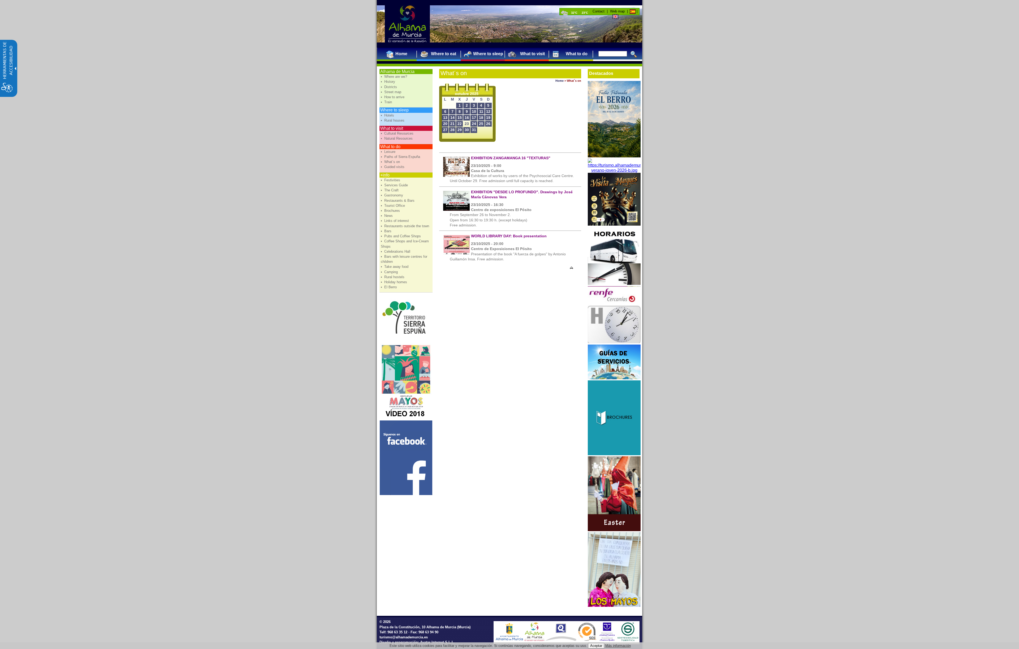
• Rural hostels (393, 277)
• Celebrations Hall (396, 251)
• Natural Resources (397, 138)
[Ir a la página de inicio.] (407, 23)
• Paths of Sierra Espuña (401, 157)
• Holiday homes (394, 282)
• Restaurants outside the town (405, 226)
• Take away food (395, 267)
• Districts (389, 87)
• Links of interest (395, 221)
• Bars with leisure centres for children (404, 259)
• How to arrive (393, 97)
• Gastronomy (392, 195)
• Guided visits (393, 167)
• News (387, 216)
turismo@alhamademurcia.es (403, 637)
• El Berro (389, 287)
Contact (599, 11)
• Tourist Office (393, 206)
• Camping (390, 272)
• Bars (386, 231)
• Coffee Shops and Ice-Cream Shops (405, 243)
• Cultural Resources (397, 133)
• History (388, 82)
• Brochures (391, 211)
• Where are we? (394, 77)
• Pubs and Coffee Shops (401, 236)
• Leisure (388, 152)
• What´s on (391, 162)
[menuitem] (399, 53)
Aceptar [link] (596, 646)
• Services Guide (395, 185)
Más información (618, 646)
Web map (617, 11)
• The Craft (390, 190)
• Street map (391, 92)
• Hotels (388, 115)
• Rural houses (393, 120)
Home (559, 80)
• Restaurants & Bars (398, 201)
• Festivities (391, 180)
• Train (387, 102)
